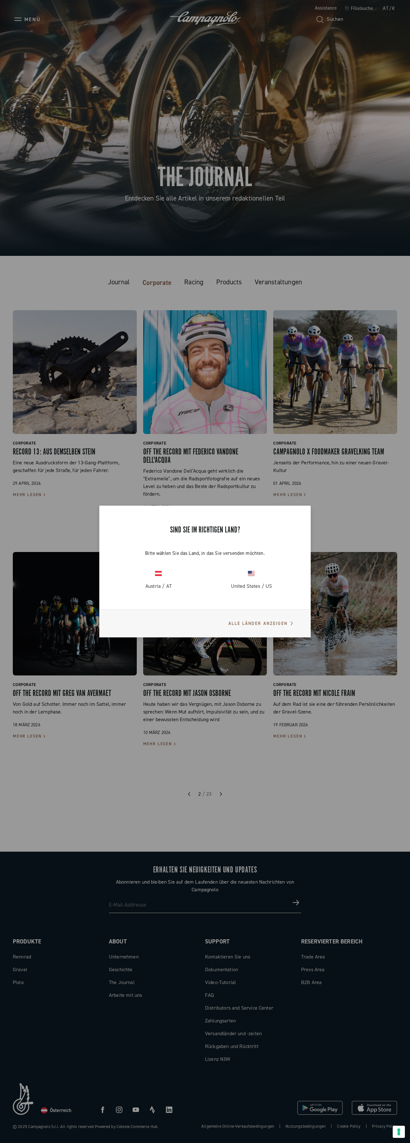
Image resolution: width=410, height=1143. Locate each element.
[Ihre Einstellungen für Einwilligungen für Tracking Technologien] (399, 1132)
